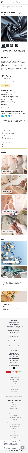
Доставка (14, 402)
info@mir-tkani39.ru (14, 360)
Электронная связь (14, 358)
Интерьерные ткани (14, 379)
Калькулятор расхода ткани (14, 410)
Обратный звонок (14, 350)
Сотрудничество (14, 435)
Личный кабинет (14, 415)
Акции (14, 421)
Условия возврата (14, 408)
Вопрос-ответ (14, 406)
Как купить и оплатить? (8, 142)
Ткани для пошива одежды (14, 377)
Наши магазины (14, 362)
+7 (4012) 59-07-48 (15, 340)
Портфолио (14, 437)
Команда (14, 439)
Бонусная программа (14, 413)
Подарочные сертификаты (14, 417)
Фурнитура (14, 381)
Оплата (14, 404)
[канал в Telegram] (2, 116)
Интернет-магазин (14, 322)
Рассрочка (14, 419)
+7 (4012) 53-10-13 (15, 347)
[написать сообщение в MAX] (12, 116)
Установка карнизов (8, 231)
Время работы (14, 353)
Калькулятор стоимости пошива (14, 412)
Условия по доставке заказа (9, 144)
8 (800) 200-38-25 (14, 324)
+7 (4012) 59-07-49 (15, 332)
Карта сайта (14, 428)
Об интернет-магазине (14, 424)
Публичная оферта (14, 426)
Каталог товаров (14, 375)
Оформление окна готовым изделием (14, 396)
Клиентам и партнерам (14, 400)
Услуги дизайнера (8, 211)
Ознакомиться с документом (14, 125)
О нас (14, 433)
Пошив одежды (7, 171)
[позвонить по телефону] (5, 116)
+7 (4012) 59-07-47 (15, 336)
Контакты (14, 320)
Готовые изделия (14, 383)
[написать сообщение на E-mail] (9, 116)
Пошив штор (6, 191)
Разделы (14, 431)
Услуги (14, 386)
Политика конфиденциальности (14, 422)
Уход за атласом (6, 146)
